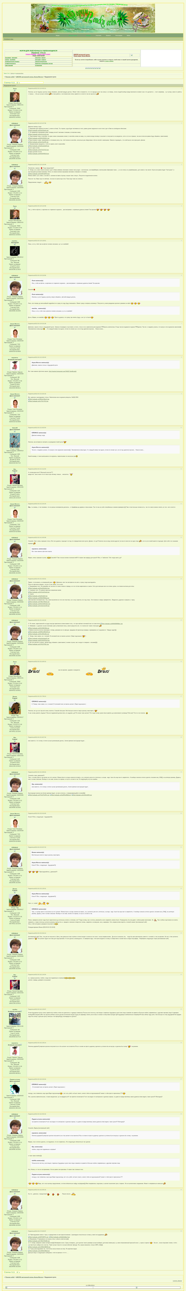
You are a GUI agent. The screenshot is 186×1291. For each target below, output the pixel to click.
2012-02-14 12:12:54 (40, 469)
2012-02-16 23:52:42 (40, 1114)
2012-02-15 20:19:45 (40, 813)
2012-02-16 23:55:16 (40, 1189)
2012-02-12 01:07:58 (40, 123)
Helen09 (15, 428)
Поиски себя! (10, 77)
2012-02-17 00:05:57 (40, 1231)
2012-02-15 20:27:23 (40, 847)
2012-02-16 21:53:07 (40, 1009)
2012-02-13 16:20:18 (40, 393)
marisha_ (15, 241)
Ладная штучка (15, 1079)
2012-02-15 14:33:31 (40, 578)
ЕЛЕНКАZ (15, 123)
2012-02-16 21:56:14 (40, 1042)
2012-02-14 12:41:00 (40, 503)
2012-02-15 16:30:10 (40, 661)
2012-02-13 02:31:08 (40, 323)
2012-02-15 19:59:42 (40, 772)
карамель (15, 357)
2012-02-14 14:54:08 (40, 537)
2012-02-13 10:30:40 (40, 357)
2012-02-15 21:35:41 (40, 888)
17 (17, 82)
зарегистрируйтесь (19, 73)
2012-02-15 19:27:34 (40, 737)
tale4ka (14, 1009)
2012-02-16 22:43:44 (40, 1079)
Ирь (14, 469)
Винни (15, 696)
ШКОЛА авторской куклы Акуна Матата (29, 77)
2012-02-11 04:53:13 (40, 88)
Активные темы (8, 39)
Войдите (12, 73)
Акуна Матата (14, 324)
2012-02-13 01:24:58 (40, 206)
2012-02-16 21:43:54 (40, 974)
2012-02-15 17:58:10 (40, 696)
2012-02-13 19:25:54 (40, 427)
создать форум (177, 1280)
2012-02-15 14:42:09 (40, 620)
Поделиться (31, 88)
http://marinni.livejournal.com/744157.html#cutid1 (62, 371)
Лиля (15, 88)
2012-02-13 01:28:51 (40, 240)
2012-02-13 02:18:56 (40, 275)
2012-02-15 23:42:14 (40, 933)
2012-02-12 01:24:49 (40, 164)
